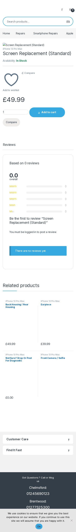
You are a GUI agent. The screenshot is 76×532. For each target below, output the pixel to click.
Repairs (20, 33)
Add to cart (48, 112)
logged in (30, 232)
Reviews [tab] (9, 145)
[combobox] (33, 21)
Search (68, 21)
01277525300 (37, 507)
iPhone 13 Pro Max (12, 48)
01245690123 (38, 493)
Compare (29, 72)
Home (6, 33)
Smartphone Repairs (45, 33)
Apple (69, 33)
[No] (71, 520)
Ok (39, 526)
